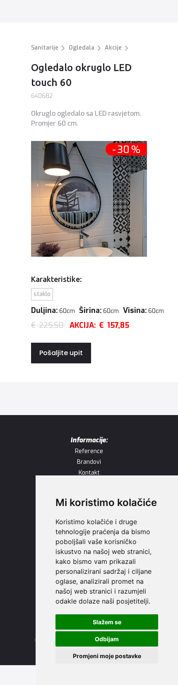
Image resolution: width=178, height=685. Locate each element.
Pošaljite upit (61, 353)
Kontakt (89, 473)
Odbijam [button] (107, 638)
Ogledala (81, 48)
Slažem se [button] (107, 621)
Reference (89, 451)
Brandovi (89, 462)
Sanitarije (44, 48)
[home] (32, 12)
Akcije (113, 48)
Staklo (42, 294)
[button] (161, 12)
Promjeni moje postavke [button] (107, 655)
